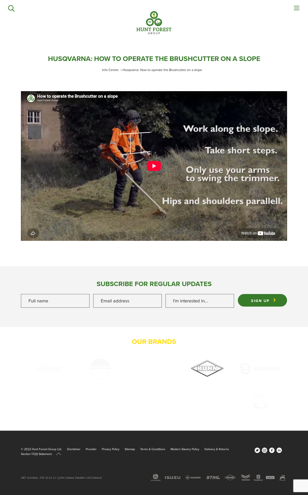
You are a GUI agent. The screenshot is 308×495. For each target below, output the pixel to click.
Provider (91, 449)
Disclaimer (73, 449)
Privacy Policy (110, 449)
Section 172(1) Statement (36, 454)
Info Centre (110, 69)
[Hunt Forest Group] (154, 22)
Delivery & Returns (216, 449)
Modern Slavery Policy (185, 449)
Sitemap (130, 449)
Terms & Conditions (152, 449)
